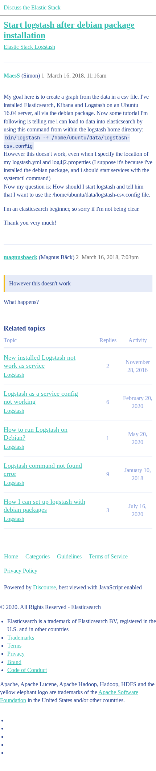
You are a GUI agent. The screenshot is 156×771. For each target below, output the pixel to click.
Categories (37, 556)
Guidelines (69, 556)
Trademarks (20, 637)
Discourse (44, 587)
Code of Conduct (27, 670)
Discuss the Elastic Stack (32, 7)
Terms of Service (108, 556)
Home (11, 556)
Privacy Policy (20, 571)
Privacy (16, 654)
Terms (14, 645)
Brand (14, 662)
